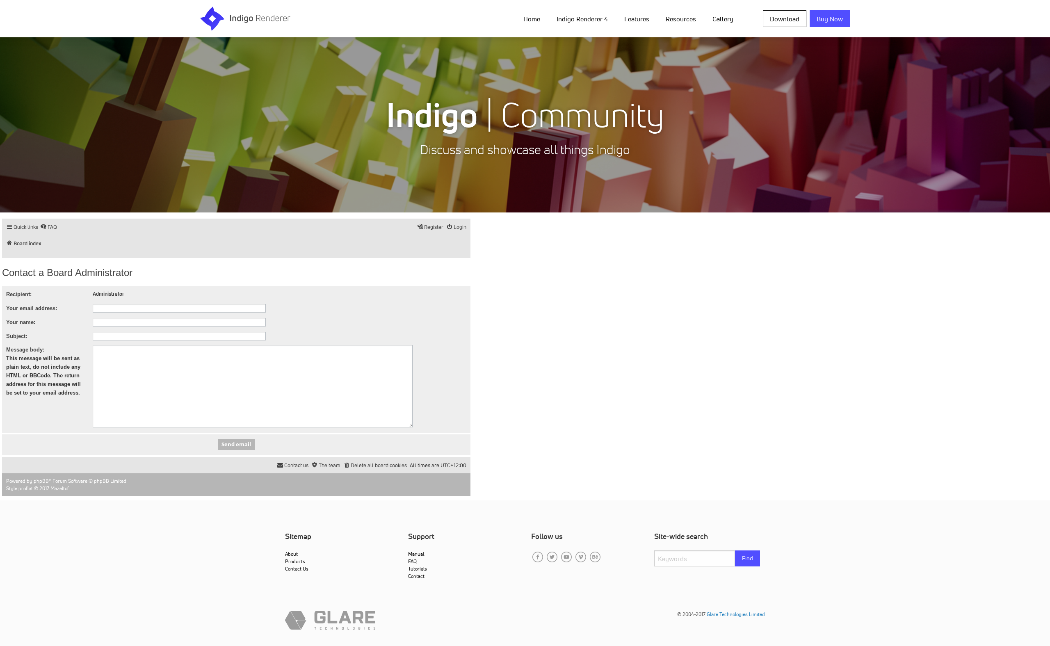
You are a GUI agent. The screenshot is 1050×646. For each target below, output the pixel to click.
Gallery (722, 19)
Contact (416, 576)
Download (784, 19)
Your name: (20, 322)
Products (295, 561)
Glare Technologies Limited (736, 614)
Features (636, 19)
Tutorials (417, 568)
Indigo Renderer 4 (582, 19)
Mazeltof (59, 488)
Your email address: (31, 308)
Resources (681, 19)
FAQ (412, 561)
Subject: (16, 336)
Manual (416, 553)
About (291, 553)
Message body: (25, 349)
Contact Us (296, 568)
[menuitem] (533, 18)
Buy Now (830, 19)
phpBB (41, 480)
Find (747, 558)
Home (531, 19)
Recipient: (19, 294)
